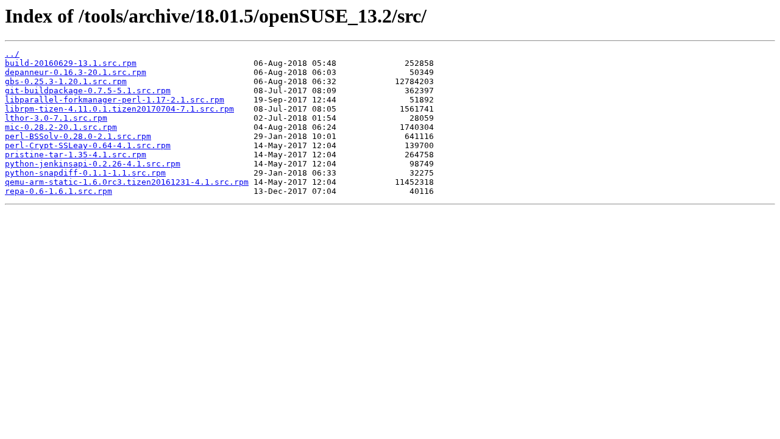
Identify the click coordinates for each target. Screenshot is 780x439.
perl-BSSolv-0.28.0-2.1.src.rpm (78, 136)
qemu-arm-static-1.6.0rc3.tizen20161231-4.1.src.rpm (127, 182)
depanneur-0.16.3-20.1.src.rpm (75, 72)
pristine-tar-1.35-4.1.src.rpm (75, 154)
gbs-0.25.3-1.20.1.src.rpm (66, 81)
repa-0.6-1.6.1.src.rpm (58, 191)
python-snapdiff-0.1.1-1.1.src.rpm (85, 172)
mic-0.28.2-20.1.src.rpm (61, 127)
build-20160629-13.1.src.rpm (70, 63)
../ (12, 54)
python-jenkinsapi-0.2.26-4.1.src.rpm (92, 163)
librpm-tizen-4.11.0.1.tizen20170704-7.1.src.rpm (119, 108)
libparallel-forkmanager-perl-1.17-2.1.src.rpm (114, 99)
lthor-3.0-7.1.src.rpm (56, 118)
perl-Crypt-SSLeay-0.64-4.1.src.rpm (88, 145)
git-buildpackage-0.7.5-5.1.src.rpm (88, 90)
